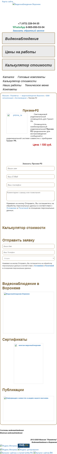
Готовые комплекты (31, 77)
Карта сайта (7, 1)
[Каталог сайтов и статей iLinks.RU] (16, 452)
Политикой (23, 208)
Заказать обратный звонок (28, 30)
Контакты (10, 89)
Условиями (11, 208)
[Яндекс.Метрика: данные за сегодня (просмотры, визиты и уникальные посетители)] (8, 445)
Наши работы (12, 85)
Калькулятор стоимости (28, 64)
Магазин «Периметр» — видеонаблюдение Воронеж (23, 95)
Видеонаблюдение (21, 38)
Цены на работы (20, 51)
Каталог (8, 77)
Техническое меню (37, 85)
